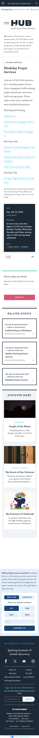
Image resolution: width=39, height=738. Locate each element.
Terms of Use (26, 726)
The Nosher (13, 719)
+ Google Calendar (12, 247)
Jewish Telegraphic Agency (18, 713)
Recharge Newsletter (12, 680)
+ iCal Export (24, 247)
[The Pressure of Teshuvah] (19, 500)
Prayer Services (14, 62)
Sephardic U (10, 116)
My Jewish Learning (24, 721)
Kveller (24, 719)
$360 (11, 615)
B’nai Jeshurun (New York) (17, 167)
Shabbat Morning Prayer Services (16, 355)
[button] (32, 257)
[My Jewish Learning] (19, 645)
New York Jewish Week (18, 716)
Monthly (27, 597)
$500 (27, 615)
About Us (12, 670)
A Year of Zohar (20, 468)
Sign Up (28, 699)
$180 (27, 608)
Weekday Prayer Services (16, 380)
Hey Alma (10, 721)
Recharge (20, 422)
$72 (11, 608)
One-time (11, 597)
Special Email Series (12, 677)
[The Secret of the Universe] (19, 455)
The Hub (28, 673)
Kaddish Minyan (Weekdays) (18, 330)
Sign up (19, 297)
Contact (29, 670)
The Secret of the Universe (19, 472)
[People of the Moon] (19, 409)
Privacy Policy (13, 726)
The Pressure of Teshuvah (20, 514)
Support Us (19, 628)
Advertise (12, 673)
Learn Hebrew (28, 677)
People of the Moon (20, 426)
